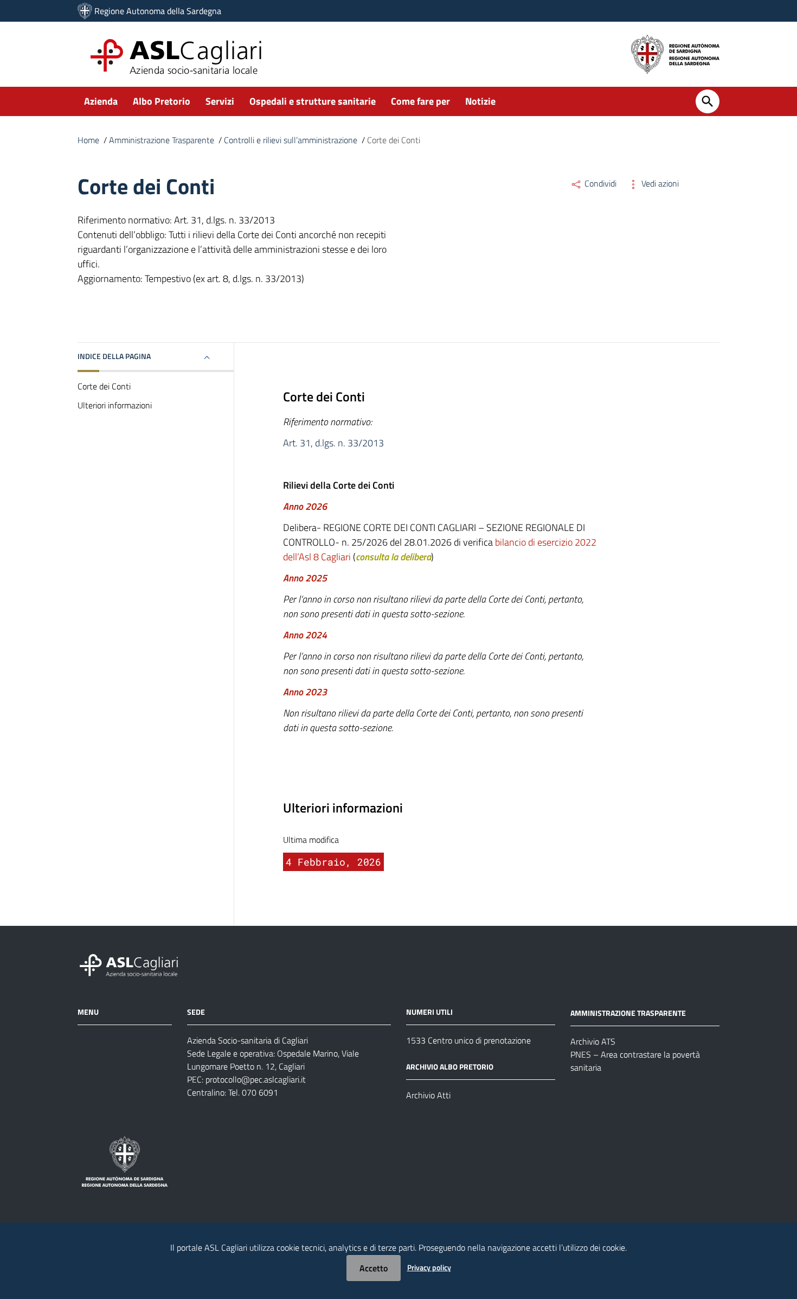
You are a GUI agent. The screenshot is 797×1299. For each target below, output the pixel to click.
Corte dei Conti (104, 386)
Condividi (599, 183)
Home (88, 139)
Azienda (101, 101)
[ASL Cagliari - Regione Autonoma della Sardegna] (134, 964)
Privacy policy (429, 1267)
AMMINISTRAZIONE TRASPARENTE (628, 1013)
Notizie (480, 101)
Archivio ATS (592, 1041)
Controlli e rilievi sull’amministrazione (290, 139)
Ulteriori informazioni (115, 405)
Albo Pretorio (161, 101)
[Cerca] (707, 101)
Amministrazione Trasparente (161, 139)
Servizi (219, 101)
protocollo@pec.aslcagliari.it (255, 1079)
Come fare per (420, 101)
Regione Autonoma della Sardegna (157, 10)
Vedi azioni (659, 183)
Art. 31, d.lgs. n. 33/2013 (333, 443)
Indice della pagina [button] (114, 356)
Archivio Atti (428, 1095)
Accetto (373, 1268)
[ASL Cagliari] (85, 10)
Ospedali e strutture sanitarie (312, 101)
